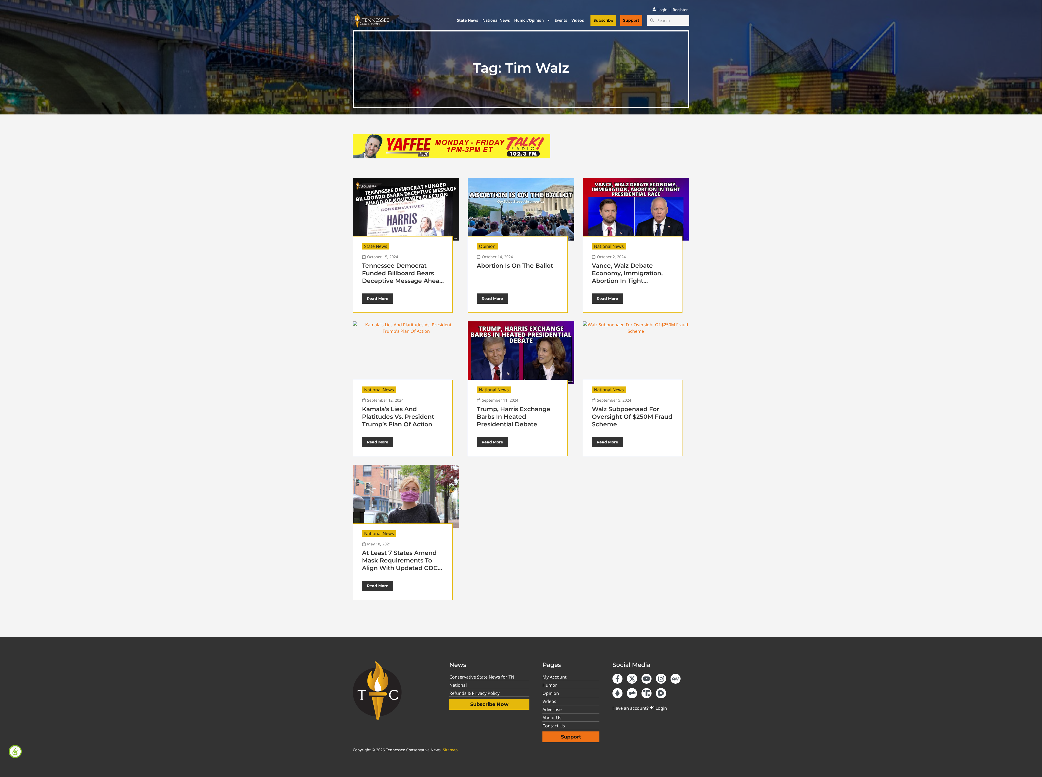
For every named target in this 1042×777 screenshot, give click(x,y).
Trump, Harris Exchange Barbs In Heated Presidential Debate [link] (513, 416)
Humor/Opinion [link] (529, 20)
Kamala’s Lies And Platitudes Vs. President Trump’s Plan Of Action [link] (398, 416)
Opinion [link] (487, 246)
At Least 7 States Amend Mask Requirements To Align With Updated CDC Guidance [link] (400, 564)
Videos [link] (577, 20)
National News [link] (496, 20)
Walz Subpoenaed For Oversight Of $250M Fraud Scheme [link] (632, 416)
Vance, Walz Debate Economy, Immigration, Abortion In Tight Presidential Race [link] (627, 277)
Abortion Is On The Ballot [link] (515, 265)
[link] (15, 751)
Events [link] (561, 20)
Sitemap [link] (450, 749)
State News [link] (467, 20)
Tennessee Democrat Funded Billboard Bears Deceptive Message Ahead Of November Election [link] (402, 277)
